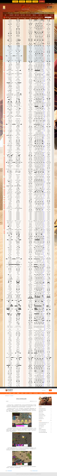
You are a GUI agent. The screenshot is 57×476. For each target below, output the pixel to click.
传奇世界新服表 (46, 393)
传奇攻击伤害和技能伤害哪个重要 (43, 432)
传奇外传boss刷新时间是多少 (42, 429)
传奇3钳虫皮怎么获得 (34, 470)
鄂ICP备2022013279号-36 (38, 473)
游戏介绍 (26, 393)
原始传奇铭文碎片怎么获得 (42, 415)
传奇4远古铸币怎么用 (41, 425)
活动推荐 (22, 393)
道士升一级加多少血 (41, 426)
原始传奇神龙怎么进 (41, 418)
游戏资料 (18, 393)
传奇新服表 (30, 393)
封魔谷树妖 (40, 428)
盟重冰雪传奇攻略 (41, 411)
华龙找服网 (8, 387)
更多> (51, 406)
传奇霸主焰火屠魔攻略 (41, 414)
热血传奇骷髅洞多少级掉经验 (42, 410)
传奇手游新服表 (36, 393)
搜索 (50, 390)
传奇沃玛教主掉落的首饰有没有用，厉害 (44, 422)
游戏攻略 (10, 393)
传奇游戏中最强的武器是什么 (42, 408)
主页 (6, 393)
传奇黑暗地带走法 (41, 417)
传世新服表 (40, 393)
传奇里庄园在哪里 (9, 470)
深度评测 (14, 393)
